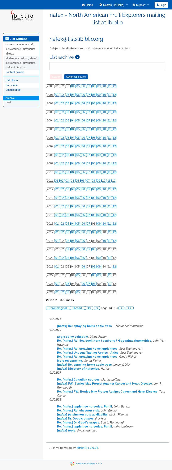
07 (89, 86)
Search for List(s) (113, 5)
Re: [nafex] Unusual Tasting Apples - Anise (88, 352)
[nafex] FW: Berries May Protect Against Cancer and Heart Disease (104, 383)
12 (114, 86)
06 (84, 86)
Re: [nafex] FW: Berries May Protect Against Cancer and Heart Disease (107, 391)
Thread (77, 308)
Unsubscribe (13, 89)
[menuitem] (87, 4)
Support (140, 5)
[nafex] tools (66, 430)
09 (99, 86)
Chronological (58, 308)
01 (57, 94)
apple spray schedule (72, 336)
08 (94, 86)
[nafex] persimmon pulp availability (82, 414)
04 (73, 86)
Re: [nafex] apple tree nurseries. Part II (84, 406)
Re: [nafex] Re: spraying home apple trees (87, 348)
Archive (10, 98)
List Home (11, 80)
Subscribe (11, 85)
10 (105, 86)
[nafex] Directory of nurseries (78, 368)
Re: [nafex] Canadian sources (78, 379)
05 (78, 86)
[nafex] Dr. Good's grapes (75, 418)
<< (89, 308)
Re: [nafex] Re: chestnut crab (78, 410)
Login (162, 5)
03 (68, 94)
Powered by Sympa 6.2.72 (89, 463)
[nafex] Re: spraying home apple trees (84, 326)
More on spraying (69, 360)
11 (110, 86)
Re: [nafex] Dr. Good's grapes (78, 422)
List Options (18, 38)
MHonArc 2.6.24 (87, 447)
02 (63, 94)
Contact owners (14, 72)
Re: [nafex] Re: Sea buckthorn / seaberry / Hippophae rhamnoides (104, 340)
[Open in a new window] (77, 57)
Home (89, 5)
